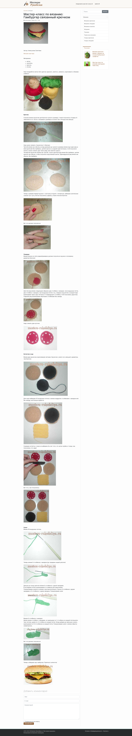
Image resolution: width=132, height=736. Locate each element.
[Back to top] (129, 733)
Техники (86, 32)
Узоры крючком (89, 38)
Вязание (85, 17)
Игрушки (87, 29)
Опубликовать (29, 723)
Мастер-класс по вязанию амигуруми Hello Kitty (99, 64)
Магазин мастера (29, 53)
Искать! (105, 11)
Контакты (105, 731)
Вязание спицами (89, 23)
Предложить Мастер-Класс (84, 4)
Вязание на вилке (89, 26)
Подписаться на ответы (32, 721)
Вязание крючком (89, 21)
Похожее (87, 48)
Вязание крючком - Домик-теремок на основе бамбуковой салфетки (99, 54)
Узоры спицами (89, 40)
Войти (97, 4)
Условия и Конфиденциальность (93, 731)
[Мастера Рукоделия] (33, 4)
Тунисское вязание (90, 35)
